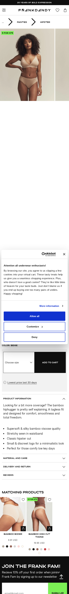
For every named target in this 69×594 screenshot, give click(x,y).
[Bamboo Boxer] (13, 514)
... (3, 22)
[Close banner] (64, 254)
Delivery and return (16, 466)
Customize (33, 326)
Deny (34, 337)
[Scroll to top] (61, 576)
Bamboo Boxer (13, 534)
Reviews (8, 475)
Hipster (45, 22)
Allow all (34, 316)
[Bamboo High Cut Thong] (39, 514)
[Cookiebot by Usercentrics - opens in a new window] (45, 254)
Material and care (15, 458)
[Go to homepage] (35, 10)
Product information (17, 398)
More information (49, 306)
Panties (22, 22)
